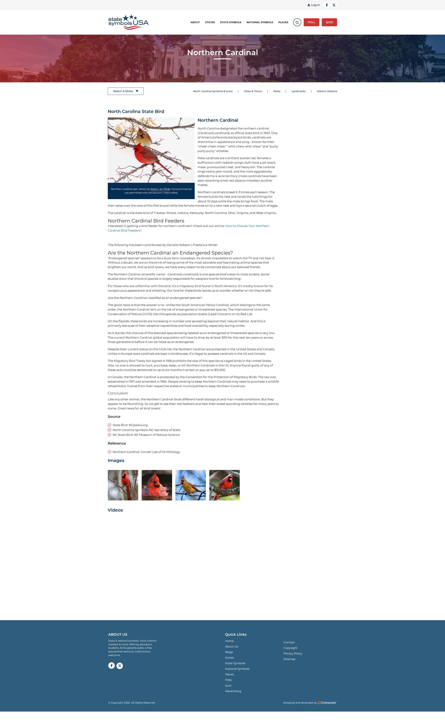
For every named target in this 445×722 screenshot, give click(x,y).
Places (283, 22)
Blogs (229, 652)
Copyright (291, 648)
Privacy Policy (293, 653)
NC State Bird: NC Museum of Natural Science (146, 435)
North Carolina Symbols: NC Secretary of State (146, 430)
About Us (231, 646)
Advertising (233, 691)
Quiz (228, 685)
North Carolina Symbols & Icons (213, 91)
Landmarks (299, 91)
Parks (276, 91)
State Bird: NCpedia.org (130, 425)
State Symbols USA (128, 22)
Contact (289, 642)
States (210, 22)
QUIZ (329, 22)
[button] (151, 150)
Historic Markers (327, 91)
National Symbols (259, 22)
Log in (315, 5)
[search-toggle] (297, 22)
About (195, 22)
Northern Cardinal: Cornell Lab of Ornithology (146, 452)
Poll (311, 22)
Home (229, 641)
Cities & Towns (253, 91)
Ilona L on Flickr (161, 189)
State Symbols (230, 22)
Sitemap (289, 659)
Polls (228, 680)
